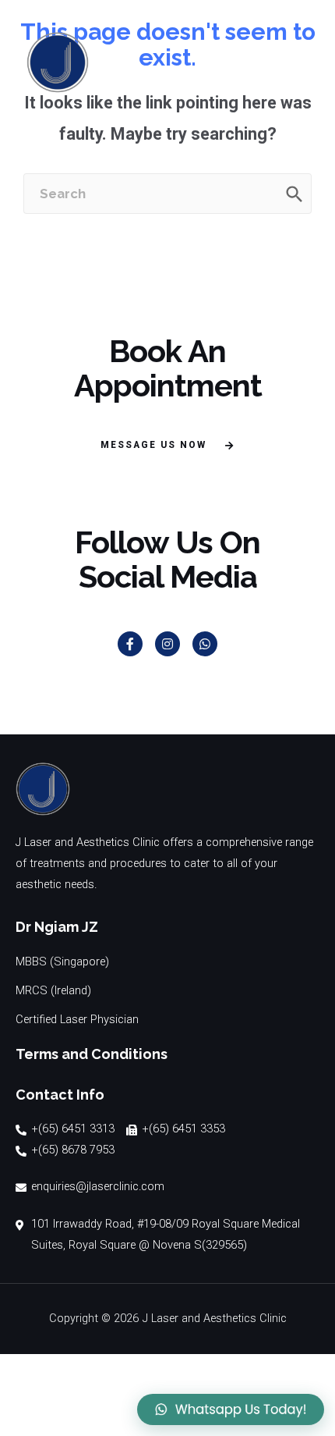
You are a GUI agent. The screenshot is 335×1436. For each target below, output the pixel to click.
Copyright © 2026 (94, 1318)
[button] (167, 446)
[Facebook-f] (130, 643)
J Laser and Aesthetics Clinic (215, 1318)
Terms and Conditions (92, 1054)
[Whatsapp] (204, 643)
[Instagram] (167, 643)
